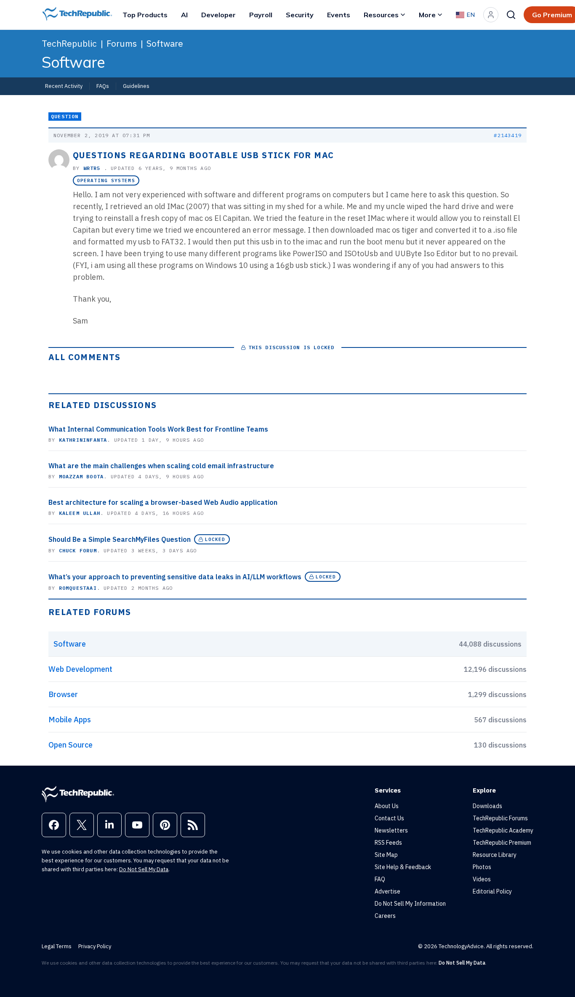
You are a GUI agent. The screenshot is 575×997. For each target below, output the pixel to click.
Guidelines (136, 85)
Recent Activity (64, 85)
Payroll (260, 15)
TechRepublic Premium (502, 842)
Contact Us (389, 818)
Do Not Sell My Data (143, 869)
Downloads (487, 806)
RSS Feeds (388, 842)
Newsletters (391, 830)
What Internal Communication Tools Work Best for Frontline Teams (158, 429)
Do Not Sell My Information (410, 903)
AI (184, 15)
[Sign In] (490, 14)
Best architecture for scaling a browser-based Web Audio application (162, 502)
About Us (387, 806)
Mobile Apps (69, 719)
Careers (385, 916)
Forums (121, 43)
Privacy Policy (94, 946)
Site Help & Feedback (403, 867)
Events (338, 15)
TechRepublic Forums (500, 818)
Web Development (80, 669)
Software (164, 43)
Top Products (145, 15)
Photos (482, 867)
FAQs (102, 85)
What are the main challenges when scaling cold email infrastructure (161, 465)
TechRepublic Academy (503, 830)
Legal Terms (57, 946)
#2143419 (508, 135)
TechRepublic (69, 43)
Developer (218, 15)
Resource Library (494, 855)
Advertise (387, 891)
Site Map (386, 855)
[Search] (511, 14)
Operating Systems (106, 180)
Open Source (70, 745)
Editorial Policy (492, 891)
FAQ (380, 879)
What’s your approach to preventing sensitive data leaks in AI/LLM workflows (174, 577)
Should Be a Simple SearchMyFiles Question (119, 539)
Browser (63, 694)
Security (300, 15)
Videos (482, 879)
